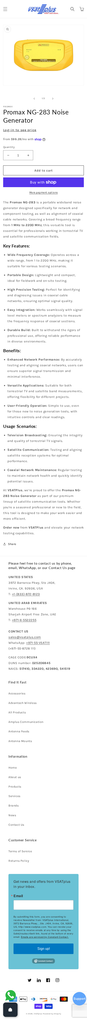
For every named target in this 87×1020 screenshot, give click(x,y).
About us (14, 777)
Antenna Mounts (20, 741)
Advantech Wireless (22, 703)
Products (14, 786)
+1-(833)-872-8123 (26, 594)
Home (12, 767)
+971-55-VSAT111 (38, 643)
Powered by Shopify (52, 1014)
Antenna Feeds (18, 731)
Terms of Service (20, 851)
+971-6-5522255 (24, 620)
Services (14, 796)
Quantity (9, 147)
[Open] (10, 1010)
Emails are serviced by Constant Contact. (45, 936)
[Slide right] (52, 98)
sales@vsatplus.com (24, 637)
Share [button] (12, 544)
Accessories (17, 693)
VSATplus (38, 1014)
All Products (17, 712)
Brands (13, 805)
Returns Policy (18, 861)
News (12, 815)
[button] (5, 9)
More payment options (43, 192)
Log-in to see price (20, 130)
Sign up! (43, 948)
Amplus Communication (26, 722)
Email (18, 896)
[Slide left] (34, 98)
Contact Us (16, 825)
